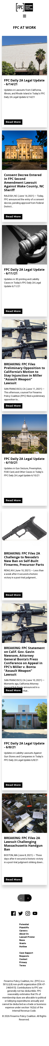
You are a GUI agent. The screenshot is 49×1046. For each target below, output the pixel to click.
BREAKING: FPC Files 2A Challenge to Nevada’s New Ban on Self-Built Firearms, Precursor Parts (24, 559)
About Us (24, 934)
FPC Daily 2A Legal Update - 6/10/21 (24, 460)
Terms (22, 965)
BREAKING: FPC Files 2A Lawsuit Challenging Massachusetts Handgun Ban (23, 843)
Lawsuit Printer (27, 937)
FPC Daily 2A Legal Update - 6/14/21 (24, 82)
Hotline (23, 946)
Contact (23, 959)
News (22, 940)
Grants (22, 943)
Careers (23, 930)
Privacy (23, 962)
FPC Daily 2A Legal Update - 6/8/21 (24, 745)
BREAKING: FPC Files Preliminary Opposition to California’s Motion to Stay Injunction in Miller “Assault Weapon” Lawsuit (24, 373)
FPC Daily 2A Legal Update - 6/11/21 (24, 271)
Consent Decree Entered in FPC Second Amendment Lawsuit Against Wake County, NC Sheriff (24, 182)
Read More (13, 122)
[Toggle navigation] (24, 16)
